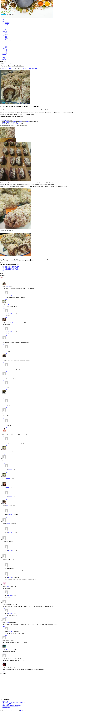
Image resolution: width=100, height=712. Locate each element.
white (3, 123)
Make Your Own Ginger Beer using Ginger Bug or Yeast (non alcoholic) (14, 702)
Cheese (6, 37)
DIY (5, 33)
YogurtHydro (4, 68)
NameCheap (11, 710)
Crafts (6, 32)
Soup (5, 30)
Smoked (6, 52)
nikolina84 (7, 586)
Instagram (4, 59)
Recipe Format (4, 53)
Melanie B (7, 649)
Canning (6, 49)
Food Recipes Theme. (24, 710)
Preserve (3, 48)
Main (5, 28)
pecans (20, 121)
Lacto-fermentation (8, 41)
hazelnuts (7, 121)
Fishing (6, 46)
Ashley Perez (8, 304)
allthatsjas (7, 487)
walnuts (14, 121)
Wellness (6, 34)
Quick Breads (7, 23)
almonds (27, 121)
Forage (3, 45)
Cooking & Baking (25, 68)
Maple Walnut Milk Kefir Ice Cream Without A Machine (11, 705)
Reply (4, 290)
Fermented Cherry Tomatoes (7, 703)
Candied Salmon (5, 701)
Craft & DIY (4, 31)
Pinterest (3, 57)
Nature (6, 47)
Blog (3, 20)
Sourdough (6, 24)
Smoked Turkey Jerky (6, 707)
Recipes (35, 68)
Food (33, 68)
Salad (5, 29)
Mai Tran (7, 376)
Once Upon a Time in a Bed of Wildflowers (13, 322)
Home (3, 19)
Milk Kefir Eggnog (5, 704)
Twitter (3, 58)
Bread (3, 21)
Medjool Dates (3, 120)
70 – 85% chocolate (14, 123)
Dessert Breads (7, 22)
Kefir (5, 39)
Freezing (6, 50)
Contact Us (4, 54)
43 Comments (9, 68)
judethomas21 (8, 523)
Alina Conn (8, 286)
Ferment (3, 35)
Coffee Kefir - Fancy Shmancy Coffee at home (10, 706)
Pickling (6, 51)
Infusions (6, 38)
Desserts (6, 26)
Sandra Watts (8, 505)
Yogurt (6, 44)
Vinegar (6, 43)
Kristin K (7, 622)
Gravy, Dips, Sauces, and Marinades (11, 27)
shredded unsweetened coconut (8, 122)
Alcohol (6, 36)
